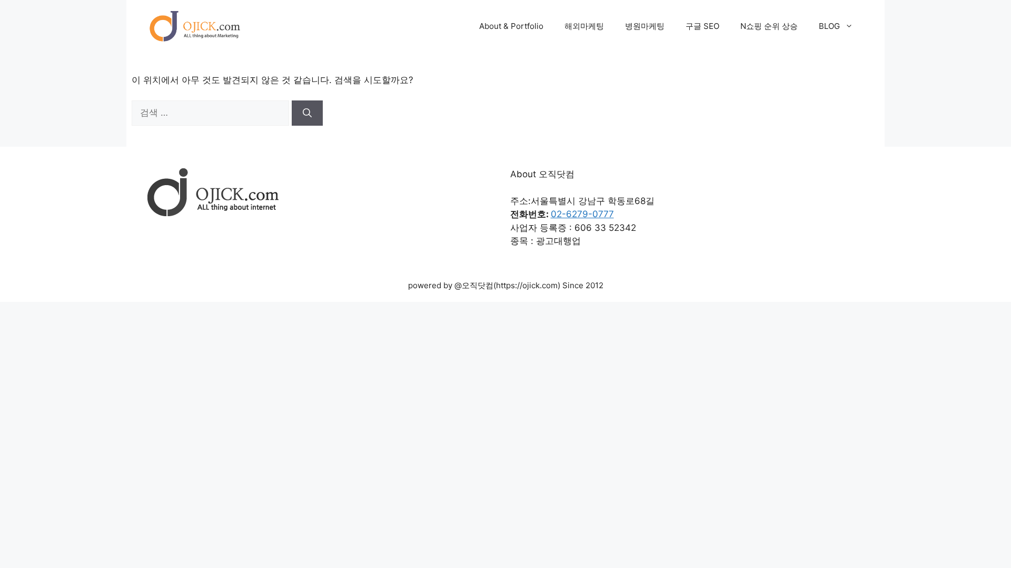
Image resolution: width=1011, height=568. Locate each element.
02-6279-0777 (582, 214)
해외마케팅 (584, 26)
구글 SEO (702, 26)
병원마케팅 (645, 26)
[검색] (307, 113)
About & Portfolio (511, 26)
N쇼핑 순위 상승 (769, 26)
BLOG (829, 26)
